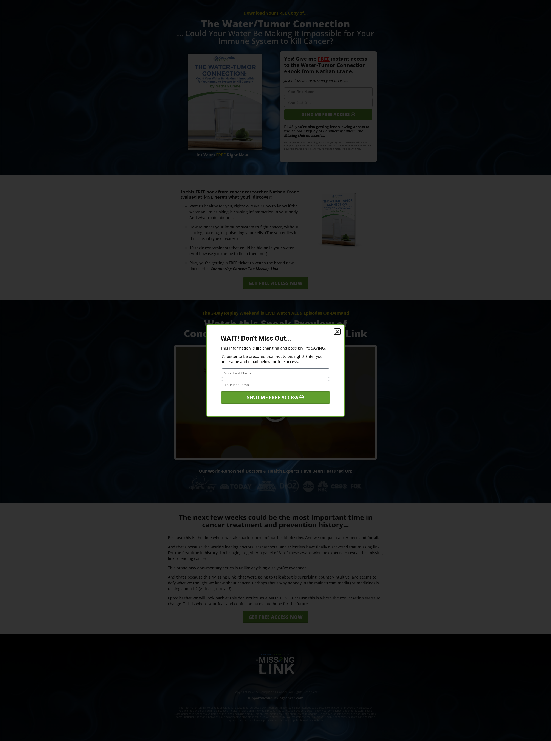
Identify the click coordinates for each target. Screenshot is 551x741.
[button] (337, 331)
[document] (275, 370)
